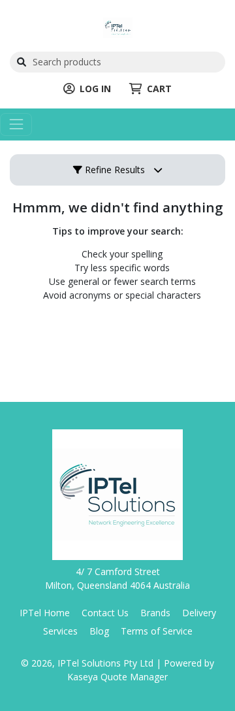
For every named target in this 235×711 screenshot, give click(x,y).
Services (60, 631)
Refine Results (113, 169)
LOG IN (95, 88)
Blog (99, 631)
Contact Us (105, 612)
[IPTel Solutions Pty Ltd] (118, 26)
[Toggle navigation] (16, 124)
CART (159, 88)
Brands (155, 612)
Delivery (199, 612)
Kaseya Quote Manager (117, 676)
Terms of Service (157, 631)
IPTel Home (45, 612)
